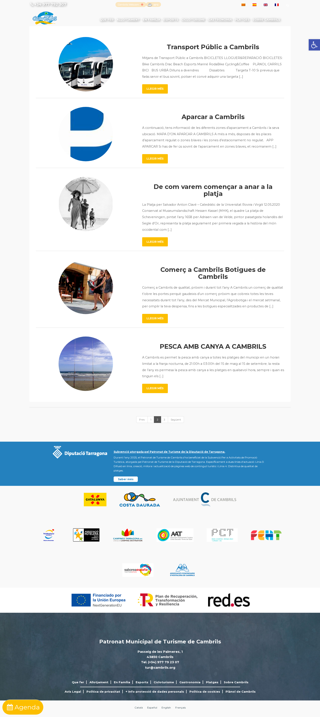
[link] (314, 44)
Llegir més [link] (155, 88)
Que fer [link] (107, 19)
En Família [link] (151, 19)
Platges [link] (242, 19)
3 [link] (164, 419)
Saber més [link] (125, 479)
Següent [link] (176, 419)
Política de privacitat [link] (103, 691)
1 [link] (150, 419)
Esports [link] (170, 19)
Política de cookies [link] (204, 691)
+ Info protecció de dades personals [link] (155, 691)
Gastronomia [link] (220, 19)
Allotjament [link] (128, 19)
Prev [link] (142, 419)
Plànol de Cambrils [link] (241, 691)
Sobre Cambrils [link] (266, 19)
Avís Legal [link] (73, 691)
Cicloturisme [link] (193, 19)
